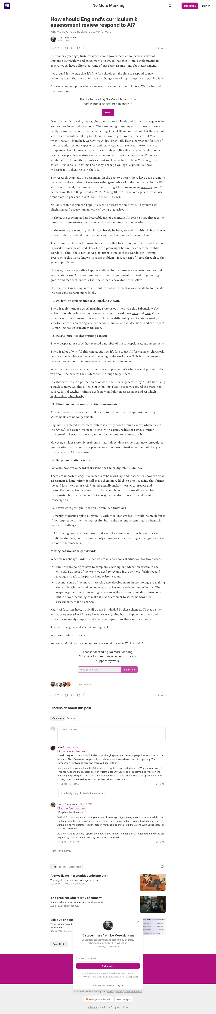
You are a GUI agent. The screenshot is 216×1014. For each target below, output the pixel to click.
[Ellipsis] (164, 747)
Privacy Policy (132, 976)
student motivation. (89, 328)
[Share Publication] (177, 6)
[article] (108, 882)
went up (146, 187)
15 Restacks (88, 684)
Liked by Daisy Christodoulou (73, 751)
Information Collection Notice (107, 976)
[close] (138, 921)
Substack (92, 1007)
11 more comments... (61, 850)
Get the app (123, 999)
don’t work (129, 205)
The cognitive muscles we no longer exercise (74, 880)
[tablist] (64, 718)
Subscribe (190, 5)
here (135, 313)
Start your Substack (100, 999)
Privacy (110, 991)
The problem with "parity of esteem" (76, 898)
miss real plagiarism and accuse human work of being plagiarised (103, 207)
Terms (119, 991)
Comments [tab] (58, 718)
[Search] (170, 6)
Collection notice (133, 991)
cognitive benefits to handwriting (100, 476)
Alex (59, 747)
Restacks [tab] (71, 718)
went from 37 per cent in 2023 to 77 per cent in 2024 (85, 197)
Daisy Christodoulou (68, 38)
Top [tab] (54, 866)
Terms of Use (123, 973)
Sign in (206, 5)
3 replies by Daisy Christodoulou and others (83, 793)
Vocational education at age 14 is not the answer (76, 902)
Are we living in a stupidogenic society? (79, 876)
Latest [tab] (62, 866)
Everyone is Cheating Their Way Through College (94, 165)
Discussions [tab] (75, 866)
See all (57, 944)
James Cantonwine (67, 804)
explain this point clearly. (67, 396)
